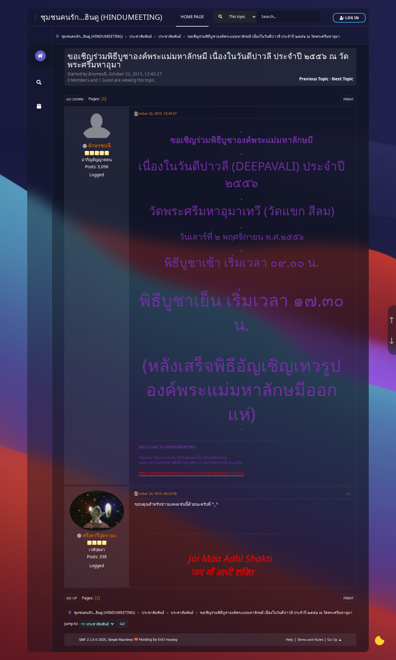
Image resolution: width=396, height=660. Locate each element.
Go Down (75, 99)
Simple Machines (120, 639)
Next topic (342, 79)
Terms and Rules (310, 639)
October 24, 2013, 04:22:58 (155, 493)
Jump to (70, 623)
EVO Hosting (167, 639)
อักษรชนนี (99, 145)
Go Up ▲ (334, 639)
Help (289, 639)
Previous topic (314, 79)
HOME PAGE (192, 16)
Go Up (71, 598)
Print (348, 99)
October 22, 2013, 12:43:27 (155, 113)
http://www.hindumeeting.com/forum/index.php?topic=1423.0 (191, 473)
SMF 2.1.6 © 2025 (92, 639)
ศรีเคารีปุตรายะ (99, 535)
